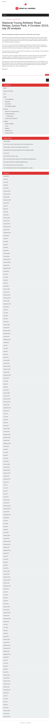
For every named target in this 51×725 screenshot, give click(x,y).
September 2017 (7, 479)
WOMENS (7, 128)
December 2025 (7, 191)
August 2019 (6, 410)
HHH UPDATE (8, 104)
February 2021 (7, 360)
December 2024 (7, 223)
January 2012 (6, 677)
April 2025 (6, 211)
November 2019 (7, 401)
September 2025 (7, 199)
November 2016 (7, 508)
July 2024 (6, 238)
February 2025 (7, 217)
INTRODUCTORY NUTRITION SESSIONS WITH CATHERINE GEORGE (19, 150)
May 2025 (6, 208)
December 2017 (7, 470)
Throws (6, 126)
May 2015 (6, 562)
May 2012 (6, 666)
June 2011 (6, 698)
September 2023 (7, 268)
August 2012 (6, 657)
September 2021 (7, 339)
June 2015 (6, 559)
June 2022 (6, 312)
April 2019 (6, 422)
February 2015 (7, 571)
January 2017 (6, 502)
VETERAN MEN (9, 116)
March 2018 (6, 461)
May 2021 (6, 351)
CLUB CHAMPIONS (9, 99)
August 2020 (6, 378)
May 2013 (6, 630)
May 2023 (6, 280)
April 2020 (6, 387)
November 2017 (7, 473)
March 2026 (6, 188)
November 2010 (7, 716)
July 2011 (6, 695)
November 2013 (7, 612)
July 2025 (6, 205)
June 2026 (6, 182)
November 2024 (7, 226)
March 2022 (6, 321)
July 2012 (6, 660)
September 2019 (7, 407)
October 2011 (6, 686)
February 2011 (7, 710)
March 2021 (6, 357)
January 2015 (6, 574)
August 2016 (6, 517)
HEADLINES (7, 101)
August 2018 (6, 446)
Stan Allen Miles (7, 141)
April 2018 (6, 458)
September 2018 (7, 443)
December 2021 (7, 330)
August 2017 (6, 482)
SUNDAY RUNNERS (9, 123)
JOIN (5, 94)
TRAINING (6, 121)
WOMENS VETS (8, 130)
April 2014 (6, 600)
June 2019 (6, 416)
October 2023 (6, 265)
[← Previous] (3, 80)
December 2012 (7, 645)
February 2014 (7, 606)
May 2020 (6, 384)
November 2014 (7, 580)
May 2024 (6, 244)
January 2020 (6, 395)
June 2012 (6, 663)
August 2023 (6, 271)
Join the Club (6, 153)
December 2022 (7, 295)
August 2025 (6, 202)
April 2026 (6, 185)
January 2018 (6, 467)
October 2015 (6, 547)
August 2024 (6, 235)
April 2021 (6, 354)
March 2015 (6, 568)
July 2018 (6, 449)
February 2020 (7, 392)
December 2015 (7, 541)
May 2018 (6, 455)
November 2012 (7, 648)
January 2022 (6, 327)
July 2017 (6, 485)
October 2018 (6, 440)
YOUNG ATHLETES (9, 133)
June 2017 (6, 487)
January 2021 (6, 363)
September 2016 (7, 514)
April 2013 (6, 633)
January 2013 (6, 642)
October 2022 (6, 300)
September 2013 (7, 618)
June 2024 (6, 241)
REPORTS (6, 109)
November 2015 (7, 544)
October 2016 (6, 511)
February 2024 (7, 253)
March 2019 (6, 425)
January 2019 (6, 431)
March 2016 (6, 532)
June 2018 (6, 452)
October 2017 (6, 476)
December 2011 (7, 680)
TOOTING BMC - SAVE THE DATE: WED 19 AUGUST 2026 (16, 147)
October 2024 (6, 229)
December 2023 (7, 259)
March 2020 (6, 390)
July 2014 (6, 591)
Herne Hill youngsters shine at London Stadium (13, 165)
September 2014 (7, 585)
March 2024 (6, 250)
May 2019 (6, 419)
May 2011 (6, 701)
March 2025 (6, 214)
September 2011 (7, 689)
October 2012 (6, 651)
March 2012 (6, 672)
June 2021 (6, 348)
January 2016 (6, 538)
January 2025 (6, 220)
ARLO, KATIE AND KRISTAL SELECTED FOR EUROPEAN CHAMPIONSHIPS (20, 159)
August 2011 (6, 692)
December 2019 (7, 398)
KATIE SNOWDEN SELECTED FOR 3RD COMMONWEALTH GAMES (18, 168)
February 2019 (7, 428)
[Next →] (47, 80)
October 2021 (6, 336)
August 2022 (6, 306)
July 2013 (6, 624)
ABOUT (5, 88)
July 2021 (6, 345)
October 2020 (6, 372)
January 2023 (6, 292)
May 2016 (6, 526)
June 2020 (6, 381)
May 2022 (6, 315)
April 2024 (6, 247)
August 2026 (6, 176)
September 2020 (7, 375)
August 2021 (6, 342)
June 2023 (6, 277)
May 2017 (6, 490)
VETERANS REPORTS (10, 113)
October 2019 (6, 404)
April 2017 (6, 493)
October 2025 (6, 197)
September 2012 (7, 654)
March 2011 (6, 707)
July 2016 (6, 520)
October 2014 (6, 582)
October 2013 (6, 615)
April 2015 (6, 565)
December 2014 (7, 577)
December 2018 (7, 434)
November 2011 (7, 683)
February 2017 (7, 499)
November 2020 (7, 369)
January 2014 (6, 609)
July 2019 (6, 413)
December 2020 (7, 366)
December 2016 (7, 505)
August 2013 (6, 621)
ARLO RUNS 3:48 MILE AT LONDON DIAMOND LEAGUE (16, 162)
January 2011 (6, 713)
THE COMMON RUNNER (10, 106)
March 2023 (6, 286)
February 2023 (7, 289)
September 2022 (7, 303)
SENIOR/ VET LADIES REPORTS (12, 111)
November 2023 (7, 262)
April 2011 (6, 704)
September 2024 (7, 232)
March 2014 (6, 603)
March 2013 (6, 636)
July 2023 (6, 274)
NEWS (47, 74)
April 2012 (6, 669)
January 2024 (6, 256)
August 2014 (6, 588)
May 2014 (6, 597)
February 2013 (7, 639)
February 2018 (7, 464)
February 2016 (7, 535)
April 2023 (6, 283)
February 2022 (7, 324)
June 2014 (6, 594)
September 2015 (7, 550)
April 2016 (6, 529)
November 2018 (7, 437)
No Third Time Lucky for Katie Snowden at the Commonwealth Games (18, 144)
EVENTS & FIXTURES (8, 91)
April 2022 (6, 318)
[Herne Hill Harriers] (25, 9)
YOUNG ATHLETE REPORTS (11, 118)
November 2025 (7, 194)
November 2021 (7, 333)
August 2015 (6, 553)
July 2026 (6, 179)
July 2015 (6, 556)
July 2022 (6, 309)
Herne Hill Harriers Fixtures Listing (11, 156)
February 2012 (7, 675)
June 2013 (6, 627)
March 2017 (6, 496)
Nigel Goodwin (16, 19)
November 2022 (7, 297)
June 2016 (6, 523)
